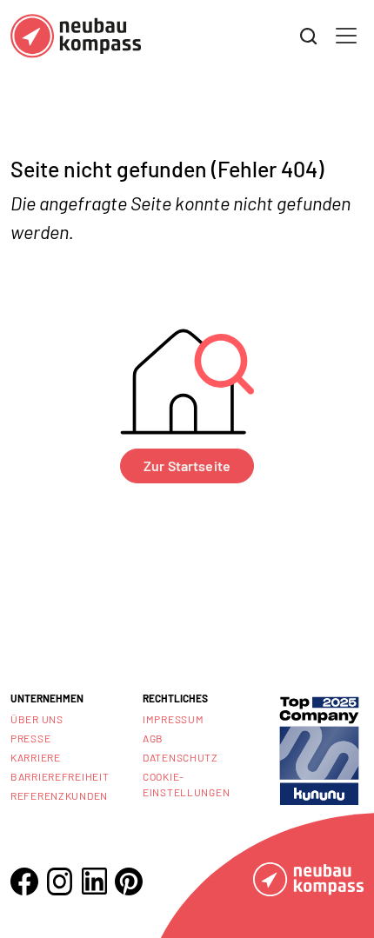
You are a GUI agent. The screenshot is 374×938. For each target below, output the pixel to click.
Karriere (35, 757)
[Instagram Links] (59, 881)
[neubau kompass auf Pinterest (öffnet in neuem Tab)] (129, 881)
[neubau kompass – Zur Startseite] (75, 36)
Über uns (36, 719)
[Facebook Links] (24, 881)
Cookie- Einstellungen (186, 784)
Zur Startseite (187, 465)
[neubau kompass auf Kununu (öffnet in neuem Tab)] (319, 749)
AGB (153, 738)
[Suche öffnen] (308, 36)
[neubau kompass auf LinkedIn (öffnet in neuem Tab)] (94, 881)
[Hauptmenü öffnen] (346, 35)
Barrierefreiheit (60, 776)
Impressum (173, 719)
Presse (30, 738)
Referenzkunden (59, 795)
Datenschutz (180, 757)
